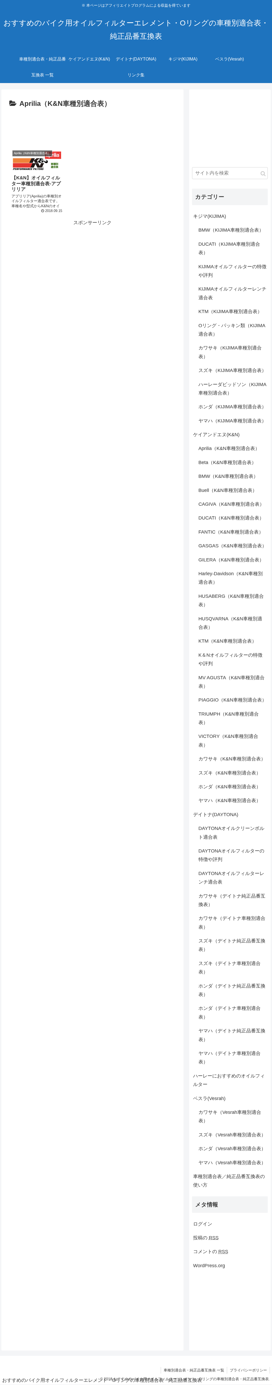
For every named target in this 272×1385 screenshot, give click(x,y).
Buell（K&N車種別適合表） (227, 490)
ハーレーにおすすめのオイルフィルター (229, 1080)
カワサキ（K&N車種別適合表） (232, 758)
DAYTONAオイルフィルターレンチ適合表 (231, 878)
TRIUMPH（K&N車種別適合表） (228, 718)
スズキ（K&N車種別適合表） (229, 773)
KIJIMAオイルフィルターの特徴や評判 (232, 271)
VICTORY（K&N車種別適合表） (228, 740)
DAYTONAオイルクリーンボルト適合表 (231, 832)
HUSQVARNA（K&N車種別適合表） (230, 623)
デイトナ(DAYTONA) (215, 814)
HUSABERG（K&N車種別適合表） (231, 600)
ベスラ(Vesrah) (209, 1098)
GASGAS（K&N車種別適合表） (232, 545)
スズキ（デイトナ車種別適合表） (229, 968)
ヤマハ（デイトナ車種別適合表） (229, 1057)
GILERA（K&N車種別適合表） (231, 559)
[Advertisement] (92, 125)
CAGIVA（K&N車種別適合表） (231, 504)
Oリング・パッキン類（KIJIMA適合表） (231, 330)
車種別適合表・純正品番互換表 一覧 (194, 1370)
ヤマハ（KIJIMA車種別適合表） (232, 420)
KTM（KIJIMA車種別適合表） (230, 311)
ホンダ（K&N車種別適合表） (229, 786)
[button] (263, 173)
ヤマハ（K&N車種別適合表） (229, 800)
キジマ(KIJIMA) (209, 216)
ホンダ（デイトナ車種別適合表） (229, 1012)
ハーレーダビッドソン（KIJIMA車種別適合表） (232, 389)
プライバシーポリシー (248, 1370)
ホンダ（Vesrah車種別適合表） (232, 1148)
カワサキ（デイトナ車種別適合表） (231, 922)
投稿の (206, 1237)
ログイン (202, 1224)
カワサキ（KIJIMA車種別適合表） (230, 352)
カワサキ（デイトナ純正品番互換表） (231, 900)
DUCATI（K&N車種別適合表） (231, 518)
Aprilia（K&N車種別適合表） (229, 448)
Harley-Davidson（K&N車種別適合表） (230, 578)
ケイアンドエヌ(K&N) (216, 434)
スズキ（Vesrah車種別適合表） (232, 1134)
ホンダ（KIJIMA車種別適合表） (232, 406)
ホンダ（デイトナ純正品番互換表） (231, 990)
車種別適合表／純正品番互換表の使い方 (229, 1181)
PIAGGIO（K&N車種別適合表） (232, 700)
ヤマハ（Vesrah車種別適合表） (232, 1162)
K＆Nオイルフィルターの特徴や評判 (230, 659)
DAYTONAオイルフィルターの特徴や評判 (231, 855)
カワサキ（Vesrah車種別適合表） (229, 1116)
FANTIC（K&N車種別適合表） (231, 532)
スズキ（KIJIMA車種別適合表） (232, 370)
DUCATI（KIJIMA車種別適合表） (229, 248)
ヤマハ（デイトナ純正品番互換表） (231, 1035)
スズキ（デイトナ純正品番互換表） (231, 945)
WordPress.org (209, 1265)
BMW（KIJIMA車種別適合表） (231, 230)
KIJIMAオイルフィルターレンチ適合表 (232, 293)
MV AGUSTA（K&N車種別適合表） (231, 682)
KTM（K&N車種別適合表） (227, 641)
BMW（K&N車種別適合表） (228, 476)
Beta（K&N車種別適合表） (227, 462)
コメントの (210, 1251)
